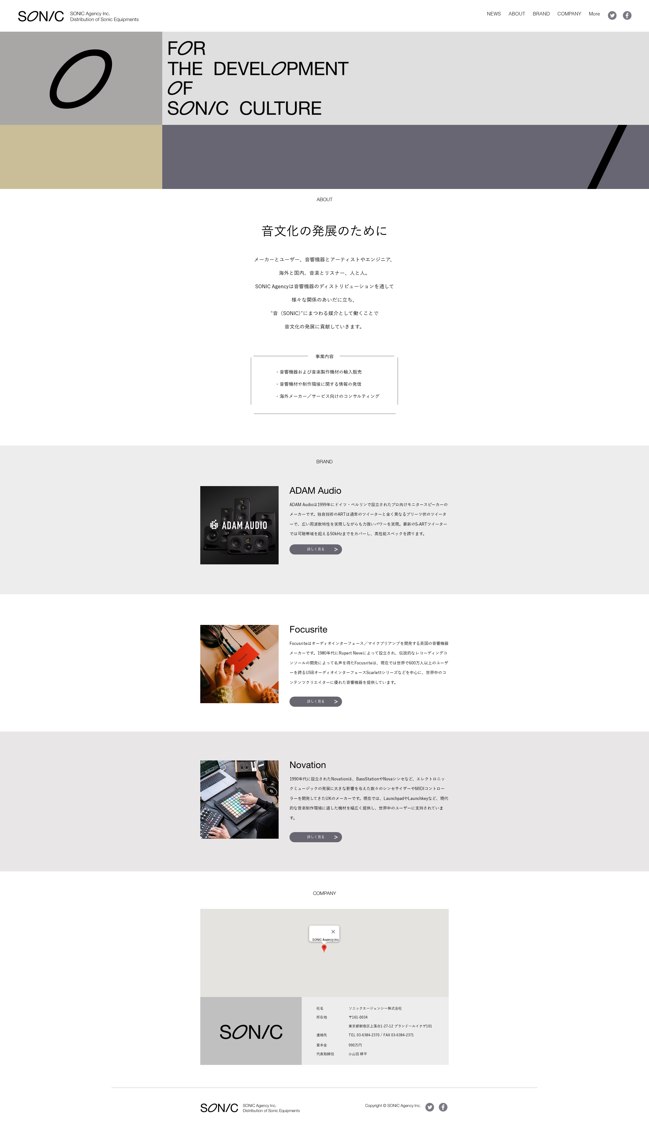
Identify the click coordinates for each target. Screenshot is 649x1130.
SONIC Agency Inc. (90, 13)
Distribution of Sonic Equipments (104, 19)
